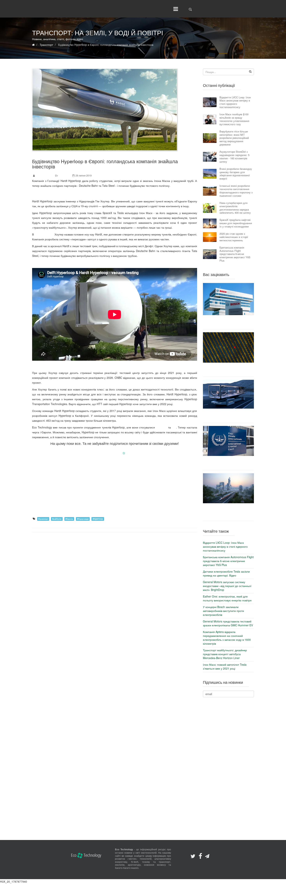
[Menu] (175, 9)
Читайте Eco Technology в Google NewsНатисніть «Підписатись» (114, 453)
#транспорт (43, 518)
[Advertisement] (114, 485)
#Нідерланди (83, 518)
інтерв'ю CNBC (44, 234)
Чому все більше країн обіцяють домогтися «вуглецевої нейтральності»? (228, 369)
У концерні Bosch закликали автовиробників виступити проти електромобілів (228, 322)
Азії (174, 427)
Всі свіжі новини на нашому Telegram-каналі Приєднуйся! (114, 193)
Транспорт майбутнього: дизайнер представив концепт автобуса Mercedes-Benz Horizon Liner (228, 415)
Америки (161, 427)
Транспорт (64, 175)
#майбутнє (56, 518)
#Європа (69, 518)
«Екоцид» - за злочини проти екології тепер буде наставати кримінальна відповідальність (228, 463)
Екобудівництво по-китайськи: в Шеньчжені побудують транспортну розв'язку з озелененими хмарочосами (228, 512)
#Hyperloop (98, 518)
